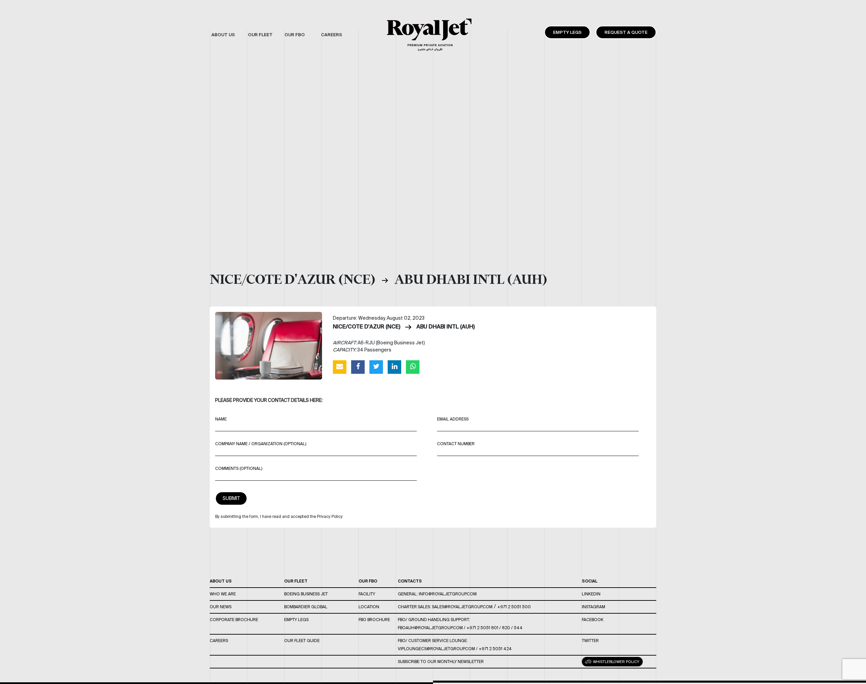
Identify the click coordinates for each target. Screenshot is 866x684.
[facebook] (358, 366)
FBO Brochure (374, 619)
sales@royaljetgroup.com (462, 607)
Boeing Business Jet (306, 594)
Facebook (592, 619)
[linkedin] (394, 366)
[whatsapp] (412, 366)
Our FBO (368, 581)
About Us (221, 581)
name (221, 419)
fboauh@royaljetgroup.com (430, 627)
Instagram (593, 607)
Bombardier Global (305, 607)
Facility (367, 594)
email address (453, 419)
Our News (220, 607)
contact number (456, 443)
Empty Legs (567, 32)
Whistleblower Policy (615, 662)
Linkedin (591, 594)
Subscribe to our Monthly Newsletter (441, 661)
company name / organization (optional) (260, 443)
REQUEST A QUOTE (626, 32)
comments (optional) (238, 468)
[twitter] (376, 366)
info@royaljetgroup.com (448, 594)
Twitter (590, 640)
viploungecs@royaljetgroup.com (436, 648)
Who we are (223, 594)
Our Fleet (295, 581)
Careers (219, 640)
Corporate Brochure (234, 619)
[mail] (339, 366)
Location (369, 607)
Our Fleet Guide (302, 640)
